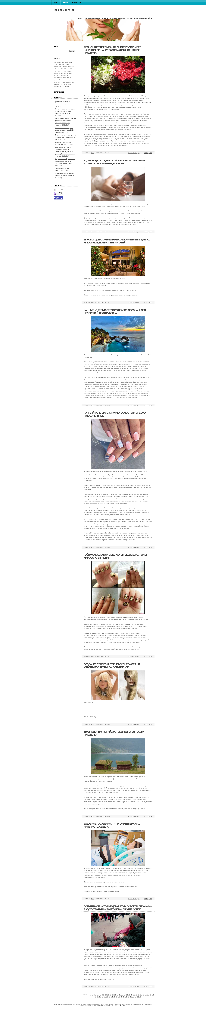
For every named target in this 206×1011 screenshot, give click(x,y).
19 (127, 995)
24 (138, 995)
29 (150, 995)
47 (133, 997)
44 (126, 997)
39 (114, 997)
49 (138, 997)
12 (110, 995)
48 (135, 997)
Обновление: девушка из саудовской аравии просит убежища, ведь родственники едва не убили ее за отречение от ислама (65, 151)
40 (116, 997)
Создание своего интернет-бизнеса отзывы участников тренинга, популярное (113, 666)
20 (129, 995)
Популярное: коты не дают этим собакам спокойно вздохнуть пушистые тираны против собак (118, 908)
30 (153, 995)
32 (97, 997)
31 (95, 997)
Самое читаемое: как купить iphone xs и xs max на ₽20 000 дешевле (64, 130)
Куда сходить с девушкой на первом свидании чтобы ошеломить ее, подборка (114, 162)
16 (120, 995)
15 (117, 995)
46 (131, 997)
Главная (56, 2)
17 (122, 995)
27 (146, 995)
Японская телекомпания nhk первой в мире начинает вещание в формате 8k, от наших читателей (112, 50)
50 (140, 997)
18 (124, 995)
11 (108, 995)
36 (107, 997)
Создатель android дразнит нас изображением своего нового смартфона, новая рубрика (65, 161)
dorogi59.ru (64, 10)
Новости (65, 2)
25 (141, 995)
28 (148, 995)
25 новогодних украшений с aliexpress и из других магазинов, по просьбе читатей (117, 241)
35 (105, 997)
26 (143, 995)
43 (123, 997)
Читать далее (148, 153)
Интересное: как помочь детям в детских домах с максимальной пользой (65, 137)
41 (119, 997)
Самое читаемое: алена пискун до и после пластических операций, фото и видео (65, 111)
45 (128, 997)
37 (109, 997)
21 (131, 995)
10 (106, 995)
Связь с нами (76, 2)
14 (115, 995)
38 (112, 997)
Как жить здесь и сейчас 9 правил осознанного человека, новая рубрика (115, 312)
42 (121, 997)
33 (100, 997)
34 (102, 997)
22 (134, 995)
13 (113, 995)
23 (136, 995)
